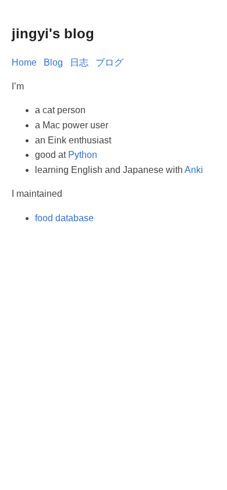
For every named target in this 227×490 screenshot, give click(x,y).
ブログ (109, 62)
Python (82, 155)
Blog (53, 62)
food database (64, 218)
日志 (79, 62)
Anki (194, 170)
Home (24, 62)
